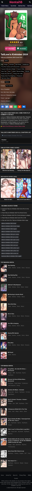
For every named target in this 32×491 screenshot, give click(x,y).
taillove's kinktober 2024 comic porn (9, 242)
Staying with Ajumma (13, 333)
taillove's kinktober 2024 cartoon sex (10, 250)
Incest (29, 453)
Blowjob (10, 425)
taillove (6, 60)
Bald (9, 431)
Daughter (21, 453)
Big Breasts (10, 375)
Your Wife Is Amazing (13, 323)
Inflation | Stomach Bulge (18, 71)
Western (7, 82)
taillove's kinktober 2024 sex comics (9, 237)
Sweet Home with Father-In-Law (16, 451)
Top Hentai (13, 6)
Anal (14, 403)
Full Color (28, 392)
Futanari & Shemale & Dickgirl (8, 69)
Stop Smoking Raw (12, 275)
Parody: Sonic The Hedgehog (8, 76)
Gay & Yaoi (3, 71)
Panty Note (10, 342)
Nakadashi (10, 465)
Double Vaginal (18, 383)
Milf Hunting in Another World (15, 294)
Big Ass (24, 372)
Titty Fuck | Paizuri (5, 78)
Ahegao (6, 64)
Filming (18, 385)
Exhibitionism (26, 64)
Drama (23, 267)
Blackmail (17, 463)
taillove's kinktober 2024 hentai (8, 223)
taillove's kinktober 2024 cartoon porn (10, 248)
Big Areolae (18, 372)
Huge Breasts (11, 394)
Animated (11, 64)
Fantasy (18, 296)
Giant (9, 71)
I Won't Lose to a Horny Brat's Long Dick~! (19, 429)
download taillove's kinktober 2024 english (11, 256)
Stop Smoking (11, 265)
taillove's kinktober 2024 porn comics (10, 234)
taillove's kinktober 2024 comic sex (9, 245)
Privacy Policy (22, 475)
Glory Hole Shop (12, 304)
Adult (13, 411)
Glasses (26, 463)
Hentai (9, 267)
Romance (28, 267)
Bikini (27, 403)
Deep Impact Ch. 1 (12, 460)
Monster (27, 71)
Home (2, 475)
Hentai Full (8, 475)
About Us (15, 475)
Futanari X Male (20, 69)
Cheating (16, 453)
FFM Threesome (11, 385)
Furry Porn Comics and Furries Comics (10, 66)
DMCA (29, 475)
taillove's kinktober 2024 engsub (9, 229)
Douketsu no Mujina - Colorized (16, 389)
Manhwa (14, 267)
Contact (16, 478)
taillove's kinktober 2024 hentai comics (10, 231)
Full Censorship (11, 446)
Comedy (19, 267)
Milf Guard (10, 352)
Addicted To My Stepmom (14, 284)
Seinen (26, 287)
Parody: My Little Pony (6, 73)
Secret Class (11, 313)
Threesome (19, 76)
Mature (22, 287)
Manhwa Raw (21, 6)
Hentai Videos (4, 6)
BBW (14, 372)
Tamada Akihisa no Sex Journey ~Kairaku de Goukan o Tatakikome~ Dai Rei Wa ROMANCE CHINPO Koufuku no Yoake (19, 440)
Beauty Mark (11, 392)
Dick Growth (18, 64)
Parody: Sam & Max (18, 73)
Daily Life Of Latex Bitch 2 (23, 199)
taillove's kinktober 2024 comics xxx (9, 253)
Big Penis (10, 433)
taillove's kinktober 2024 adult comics (10, 239)
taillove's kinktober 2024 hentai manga (10, 226)
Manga (17, 411)
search (30, 2)
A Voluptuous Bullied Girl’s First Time (17, 409)
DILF (26, 453)
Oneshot (3, 140)
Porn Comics (9, 85)
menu (2, 2)
